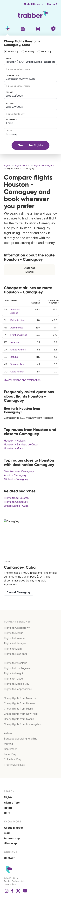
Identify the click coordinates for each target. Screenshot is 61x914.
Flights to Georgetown (17, 627)
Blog (7, 832)
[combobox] (30, 60)
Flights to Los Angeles (17, 668)
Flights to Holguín (14, 673)
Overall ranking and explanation (22, 380)
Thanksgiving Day (14, 764)
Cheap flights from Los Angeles (22, 724)
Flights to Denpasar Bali (18, 689)
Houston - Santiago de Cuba (21, 444)
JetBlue (14, 356)
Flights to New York (15, 653)
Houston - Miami (13, 448)
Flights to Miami (13, 648)
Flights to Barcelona (15, 663)
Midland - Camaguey (16, 479)
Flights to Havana (14, 638)
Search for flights (30, 145)
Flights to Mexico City (16, 683)
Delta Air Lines (18, 320)
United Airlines (18, 349)
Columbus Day (12, 759)
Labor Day (10, 754)
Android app (12, 838)
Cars (7, 813)
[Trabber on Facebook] (12, 892)
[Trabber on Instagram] (6, 892)
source (7, 561)
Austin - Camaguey (15, 475)
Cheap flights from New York (21, 713)
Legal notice (10, 884)
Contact (9, 858)
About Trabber (13, 827)
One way (29, 51)
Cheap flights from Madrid (19, 719)
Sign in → (52, 4)
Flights (8, 797)
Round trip (13, 51)
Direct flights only (16, 114)
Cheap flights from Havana (19, 703)
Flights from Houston (16, 498)
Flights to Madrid (13, 633)
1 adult (9, 123)
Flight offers (12, 802)
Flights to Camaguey (16, 501)
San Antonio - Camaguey (19, 471)
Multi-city (46, 51)
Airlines (8, 733)
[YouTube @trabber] (24, 892)
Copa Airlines (17, 371)
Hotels (8, 807)
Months (8, 743)
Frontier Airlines (18, 335)
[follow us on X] (18, 892)
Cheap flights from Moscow (20, 698)
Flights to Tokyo (13, 678)
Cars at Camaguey (19, 592)
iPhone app (11, 843)
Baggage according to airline (20, 738)
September (10, 749)
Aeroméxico (16, 327)
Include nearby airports (19, 69)
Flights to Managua (15, 643)
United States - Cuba (16, 505)
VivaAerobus (17, 364)
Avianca (14, 342)
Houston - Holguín (15, 440)
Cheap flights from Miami (18, 708)
